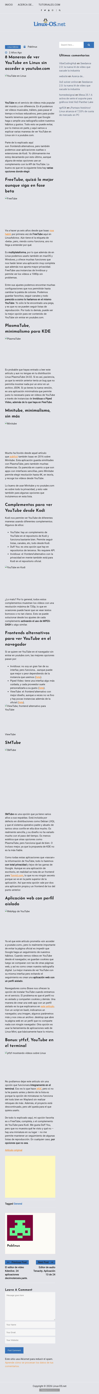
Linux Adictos (12, 47)
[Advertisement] (30, 1177)
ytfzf (38, 1088)
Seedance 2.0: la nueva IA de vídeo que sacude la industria (75, 67)
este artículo (47, 1006)
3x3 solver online (68, 81)
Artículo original (13, 1150)
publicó (14, 456)
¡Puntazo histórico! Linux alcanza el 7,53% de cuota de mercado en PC (76, 111)
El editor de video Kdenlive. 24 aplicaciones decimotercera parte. (16, 1273)
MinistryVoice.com (52, 1390)
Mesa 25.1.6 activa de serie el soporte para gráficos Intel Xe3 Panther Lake (76, 98)
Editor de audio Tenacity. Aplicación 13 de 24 (44, 1271)
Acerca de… (26, 4)
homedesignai (67, 94)
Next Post (43, 1262)
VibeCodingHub (67, 63)
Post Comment (14, 1350)
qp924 (62, 107)
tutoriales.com (49, 4)
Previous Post (19, 1262)
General (18, 1203)
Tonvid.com (16, 875)
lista (38, 677)
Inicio (9, 4)
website (63, 76)
